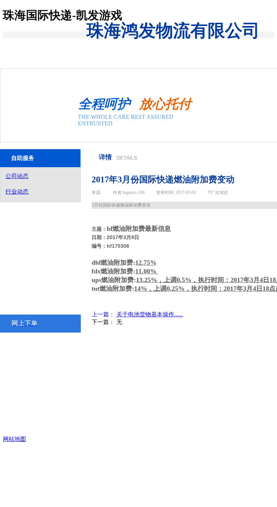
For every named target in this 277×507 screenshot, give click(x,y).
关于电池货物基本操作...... (137, 314)
